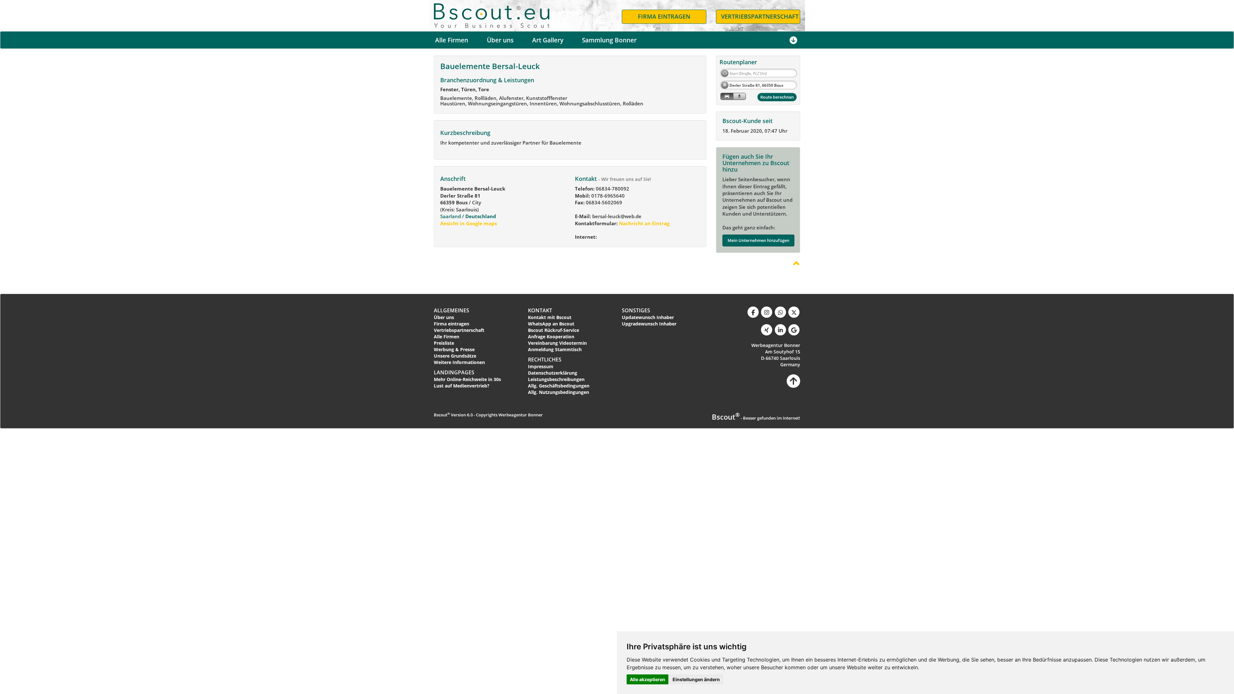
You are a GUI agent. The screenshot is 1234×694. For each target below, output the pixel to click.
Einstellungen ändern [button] (696, 679)
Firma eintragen (451, 324)
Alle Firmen (451, 40)
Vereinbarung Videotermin (557, 343)
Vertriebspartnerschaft (459, 330)
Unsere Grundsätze (455, 356)
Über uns (500, 40)
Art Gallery (547, 40)
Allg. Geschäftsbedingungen (558, 386)
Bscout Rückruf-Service (553, 330)
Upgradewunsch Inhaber (649, 324)
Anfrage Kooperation (551, 337)
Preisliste (444, 343)
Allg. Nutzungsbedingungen (558, 392)
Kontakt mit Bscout (549, 317)
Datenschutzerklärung (552, 373)
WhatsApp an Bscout (551, 324)
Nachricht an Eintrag (643, 223)
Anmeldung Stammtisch (555, 349)
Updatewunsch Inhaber (648, 317)
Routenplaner (738, 62)
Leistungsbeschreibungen (556, 379)
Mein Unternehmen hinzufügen (758, 240)
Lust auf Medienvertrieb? (461, 386)
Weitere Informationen (459, 362)
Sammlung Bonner (609, 40)
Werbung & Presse (454, 349)
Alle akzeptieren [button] (647, 679)
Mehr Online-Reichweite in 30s (467, 379)
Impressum (540, 366)
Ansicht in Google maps (468, 223)
